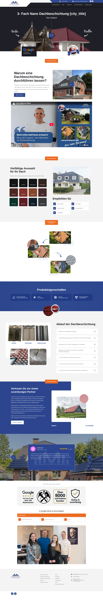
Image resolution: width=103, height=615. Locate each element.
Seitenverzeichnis (44, 582)
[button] (77, 331)
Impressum (57, 578)
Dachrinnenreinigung (44, 576)
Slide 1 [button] (70, 418)
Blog (56, 574)
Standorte (57, 576)
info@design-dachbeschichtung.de (80, 574)
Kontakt (41, 580)
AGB (56, 582)
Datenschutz (58, 580)
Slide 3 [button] (74, 418)
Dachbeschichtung (44, 574)
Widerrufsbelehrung (59, 584)
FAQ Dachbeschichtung (45, 578)
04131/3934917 (76, 576)
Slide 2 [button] (72, 418)
